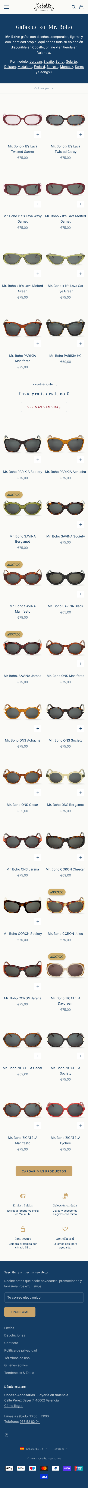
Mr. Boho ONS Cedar (22, 805)
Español (59, 1448)
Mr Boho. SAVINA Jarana (22, 676)
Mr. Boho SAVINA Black (65, 606)
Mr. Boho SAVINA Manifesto (23, 608)
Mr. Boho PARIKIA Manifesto (22, 358)
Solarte (71, 61)
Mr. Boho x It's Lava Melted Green (22, 288)
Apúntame (19, 1312)
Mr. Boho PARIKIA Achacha (65, 472)
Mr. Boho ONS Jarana (22, 869)
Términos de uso (17, 1358)
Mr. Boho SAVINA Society (65, 536)
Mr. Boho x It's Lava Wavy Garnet (22, 218)
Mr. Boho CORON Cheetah (65, 869)
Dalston (10, 67)
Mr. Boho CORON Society (22, 934)
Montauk (66, 67)
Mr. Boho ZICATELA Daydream (65, 1001)
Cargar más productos (44, 1171)
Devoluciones (14, 1335)
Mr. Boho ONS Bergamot (65, 805)
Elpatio (49, 61)
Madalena (25, 67)
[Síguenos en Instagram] (6, 1435)
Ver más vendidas (44, 407)
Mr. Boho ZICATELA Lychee (65, 1140)
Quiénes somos (16, 1365)
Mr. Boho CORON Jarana (22, 998)
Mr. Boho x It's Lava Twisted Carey (65, 149)
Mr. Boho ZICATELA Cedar (22, 1068)
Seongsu (45, 72)
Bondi (60, 61)
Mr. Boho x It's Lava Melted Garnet (65, 218)
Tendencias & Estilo (19, 1373)
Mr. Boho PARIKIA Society (22, 472)
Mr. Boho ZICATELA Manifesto (22, 1140)
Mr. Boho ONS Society (65, 740)
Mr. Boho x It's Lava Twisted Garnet (22, 149)
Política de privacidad (20, 1350)
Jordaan (35, 61)
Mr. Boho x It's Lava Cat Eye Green (65, 288)
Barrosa (52, 67)
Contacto (11, 1343)
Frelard (39, 67)
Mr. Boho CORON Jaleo (65, 934)
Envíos (9, 1328)
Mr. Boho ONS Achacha (22, 740)
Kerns (79, 67)
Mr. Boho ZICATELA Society (65, 1070)
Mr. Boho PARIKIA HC (65, 356)
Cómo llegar (13, 1406)
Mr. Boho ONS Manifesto (65, 676)
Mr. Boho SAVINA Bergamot (23, 539)
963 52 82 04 (30, 1422)
